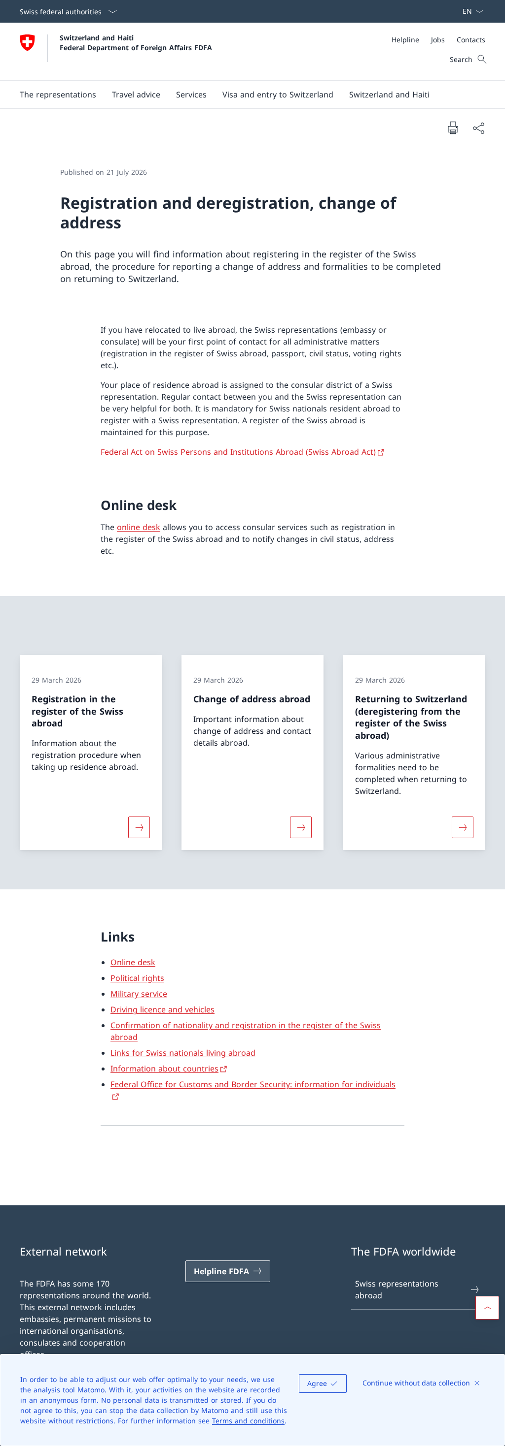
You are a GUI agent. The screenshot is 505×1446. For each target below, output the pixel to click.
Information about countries (164, 1068)
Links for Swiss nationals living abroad (182, 1052)
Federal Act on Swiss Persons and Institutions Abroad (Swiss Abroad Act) (238, 451)
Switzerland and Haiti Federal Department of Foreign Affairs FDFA (136, 42)
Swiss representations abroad (396, 1289)
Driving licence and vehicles (162, 1009)
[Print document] (453, 127)
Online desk (132, 962)
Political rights (137, 978)
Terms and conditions (248, 1420)
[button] (58, 94)
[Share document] (478, 128)
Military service (138, 993)
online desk (138, 527)
